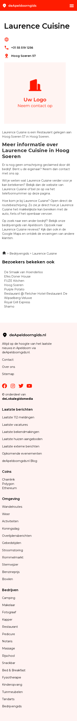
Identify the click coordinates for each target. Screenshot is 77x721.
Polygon (8, 484)
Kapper (7, 619)
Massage (8, 648)
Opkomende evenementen (22, 453)
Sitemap (8, 374)
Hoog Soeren (13, 285)
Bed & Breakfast (13, 670)
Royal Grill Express (17, 302)
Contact (8, 360)
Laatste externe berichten (20, 446)
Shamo (9, 306)
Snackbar (8, 663)
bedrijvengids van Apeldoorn (22, 225)
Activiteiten (10, 521)
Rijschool (8, 656)
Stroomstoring (12, 550)
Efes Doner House (17, 276)
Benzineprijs (11, 572)
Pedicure (8, 634)
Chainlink (8, 479)
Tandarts (8, 699)
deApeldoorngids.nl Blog (19, 461)
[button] (71, 5)
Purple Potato (14, 289)
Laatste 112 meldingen (18, 417)
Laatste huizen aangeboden (22, 439)
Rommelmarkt (13, 557)
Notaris (7, 641)
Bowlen (7, 579)
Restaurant (10, 627)
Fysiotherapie (11, 677)
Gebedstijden (11, 543)
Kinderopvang (12, 684)
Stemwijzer (10, 564)
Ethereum (9, 488)
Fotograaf (9, 612)
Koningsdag (10, 528)
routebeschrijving (14, 205)
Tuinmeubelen (12, 692)
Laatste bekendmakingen (20, 432)
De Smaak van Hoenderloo (23, 272)
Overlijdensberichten (17, 536)
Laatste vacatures (15, 425)
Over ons (8, 367)
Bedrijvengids (12, 706)
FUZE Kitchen (14, 281)
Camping (9, 598)
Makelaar (8, 605)
